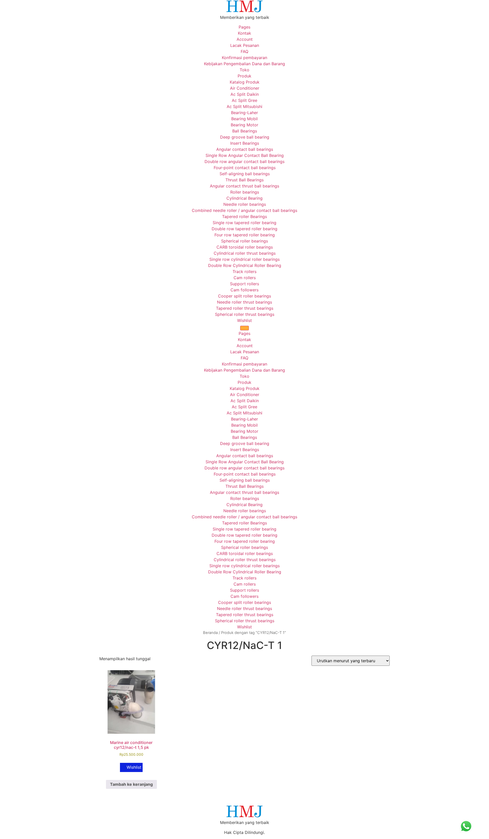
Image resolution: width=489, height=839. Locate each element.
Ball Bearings (244, 130)
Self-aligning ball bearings (245, 173)
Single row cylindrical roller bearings (244, 259)
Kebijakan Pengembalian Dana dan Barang (244, 63)
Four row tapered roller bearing (244, 234)
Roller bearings (244, 192)
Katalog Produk (245, 82)
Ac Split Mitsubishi (244, 106)
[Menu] (244, 328)
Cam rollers (245, 277)
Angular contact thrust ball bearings (244, 185)
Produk (244, 75)
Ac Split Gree (244, 100)
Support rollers (244, 283)
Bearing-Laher (244, 112)
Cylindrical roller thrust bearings (245, 253)
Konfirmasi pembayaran (244, 57)
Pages (244, 27)
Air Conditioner (244, 88)
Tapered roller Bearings (244, 216)
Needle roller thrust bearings (244, 302)
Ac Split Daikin (244, 94)
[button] (131, 767)
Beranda (210, 632)
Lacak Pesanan (244, 45)
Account (245, 39)
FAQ (244, 51)
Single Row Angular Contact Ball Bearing (245, 155)
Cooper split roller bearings (244, 296)
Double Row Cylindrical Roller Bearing (244, 265)
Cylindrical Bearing (244, 198)
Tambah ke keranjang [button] (131, 784)
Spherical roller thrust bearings (244, 314)
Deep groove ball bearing (244, 137)
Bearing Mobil (244, 118)
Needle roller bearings (244, 204)
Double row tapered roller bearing (244, 228)
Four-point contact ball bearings (245, 167)
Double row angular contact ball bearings (244, 161)
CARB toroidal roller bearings (244, 247)
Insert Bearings (244, 143)
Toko (244, 69)
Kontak (244, 33)
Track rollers (244, 271)
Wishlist (244, 320)
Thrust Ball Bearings (244, 179)
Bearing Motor (244, 124)
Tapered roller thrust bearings (244, 308)
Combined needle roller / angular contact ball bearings (244, 210)
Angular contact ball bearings (244, 149)
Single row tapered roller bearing (244, 222)
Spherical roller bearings (244, 240)
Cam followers (244, 289)
